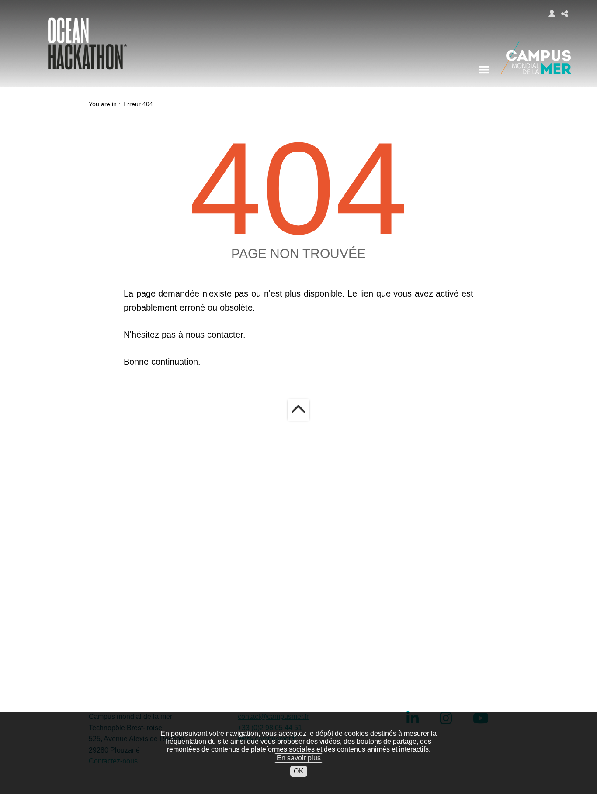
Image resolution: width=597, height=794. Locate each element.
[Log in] (551, 14)
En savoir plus (299, 757)
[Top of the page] (298, 410)
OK (299, 771)
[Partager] (564, 14)
